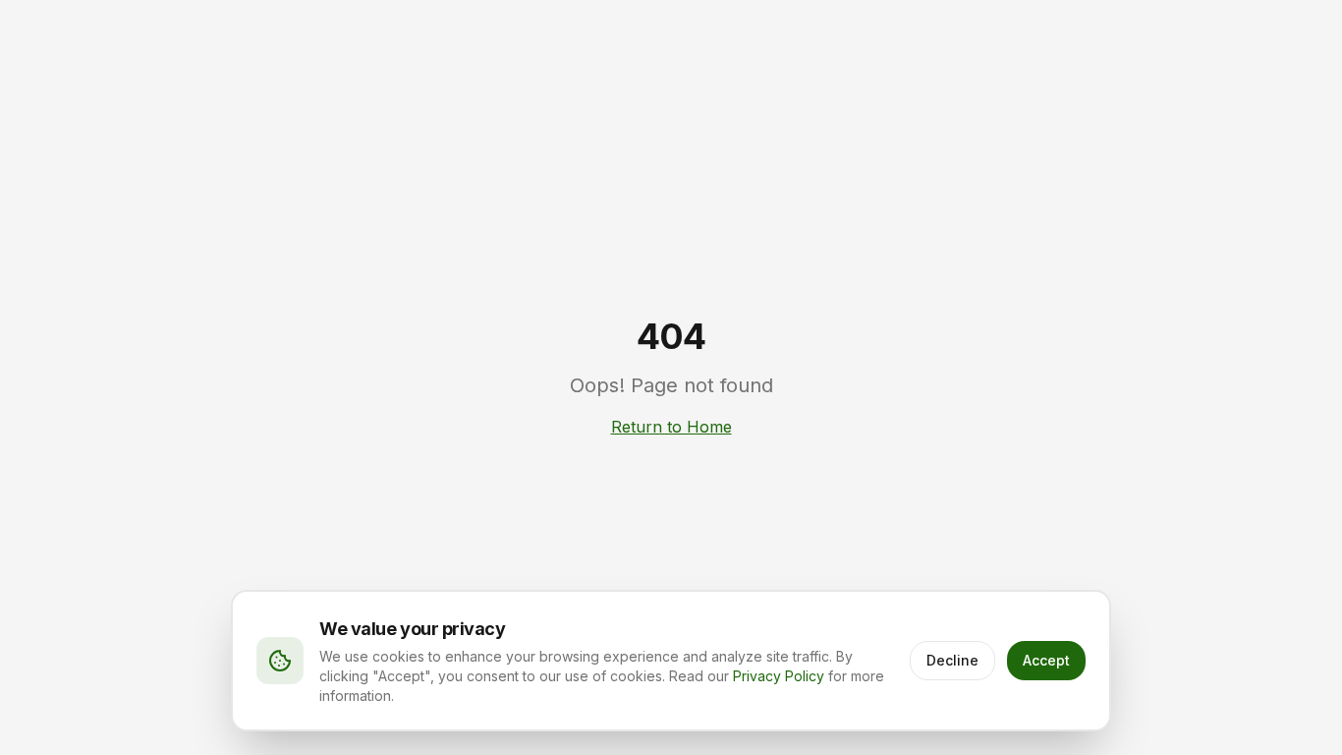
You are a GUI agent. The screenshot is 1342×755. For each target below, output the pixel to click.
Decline (952, 660)
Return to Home (671, 426)
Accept (1046, 660)
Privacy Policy (778, 676)
